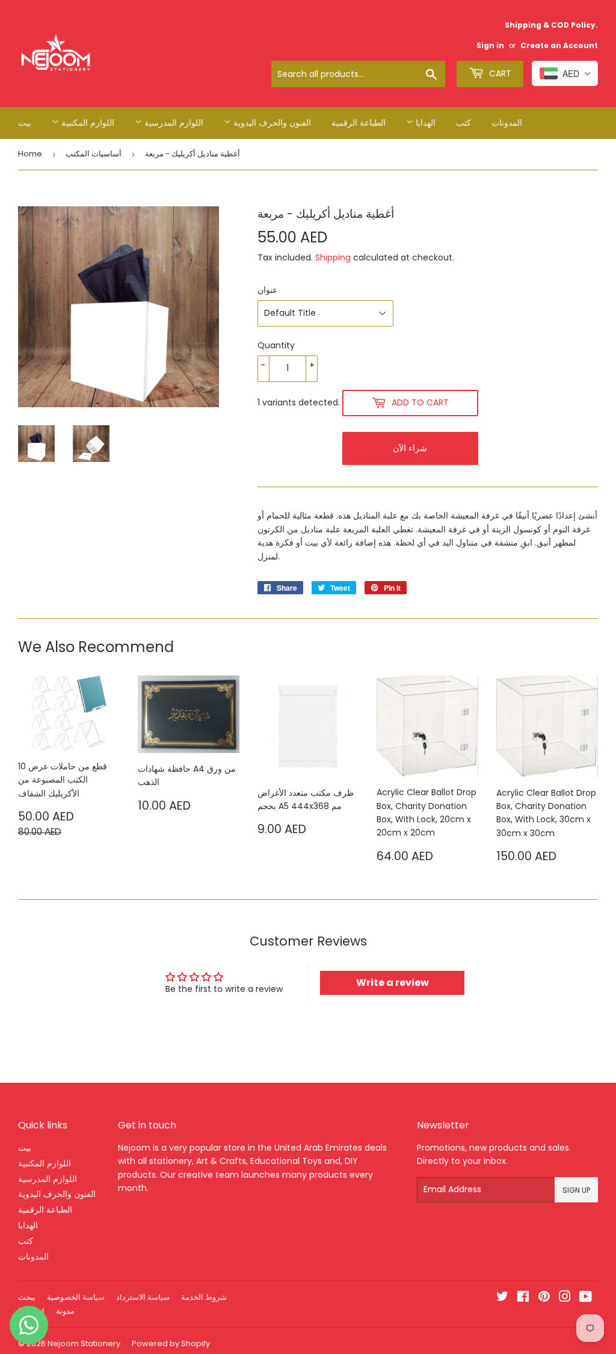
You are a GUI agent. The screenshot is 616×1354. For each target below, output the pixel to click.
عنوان (267, 290)
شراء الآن (410, 448)
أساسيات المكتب (94, 153)
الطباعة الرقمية (358, 123)
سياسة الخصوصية (76, 1297)
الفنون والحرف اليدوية (271, 123)
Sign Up (576, 1190)
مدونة (65, 1311)
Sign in (490, 46)
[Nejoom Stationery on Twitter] (502, 1298)
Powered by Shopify (171, 1343)
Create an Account (559, 46)
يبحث (26, 1297)
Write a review (392, 982)
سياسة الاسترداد (143, 1297)
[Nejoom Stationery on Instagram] (565, 1298)
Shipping (333, 257)
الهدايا (424, 123)
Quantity (276, 345)
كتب (463, 123)
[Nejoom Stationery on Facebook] (523, 1298)
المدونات (506, 123)
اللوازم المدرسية (172, 123)
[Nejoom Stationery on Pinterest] (544, 1298)
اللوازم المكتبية (86, 123)
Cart (499, 73)
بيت (24, 123)
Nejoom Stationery (84, 1343)
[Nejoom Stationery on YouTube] (585, 1298)
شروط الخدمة (204, 1297)
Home (30, 153)
